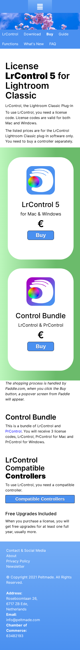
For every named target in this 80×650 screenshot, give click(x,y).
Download (32, 34)
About (11, 555)
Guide (63, 34)
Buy (49, 34)
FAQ (52, 44)
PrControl (13, 431)
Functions (10, 44)
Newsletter (15, 566)
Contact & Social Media (26, 550)
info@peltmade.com (23, 620)
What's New (34, 44)
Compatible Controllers (40, 499)
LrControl (10, 34)
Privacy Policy (18, 561)
